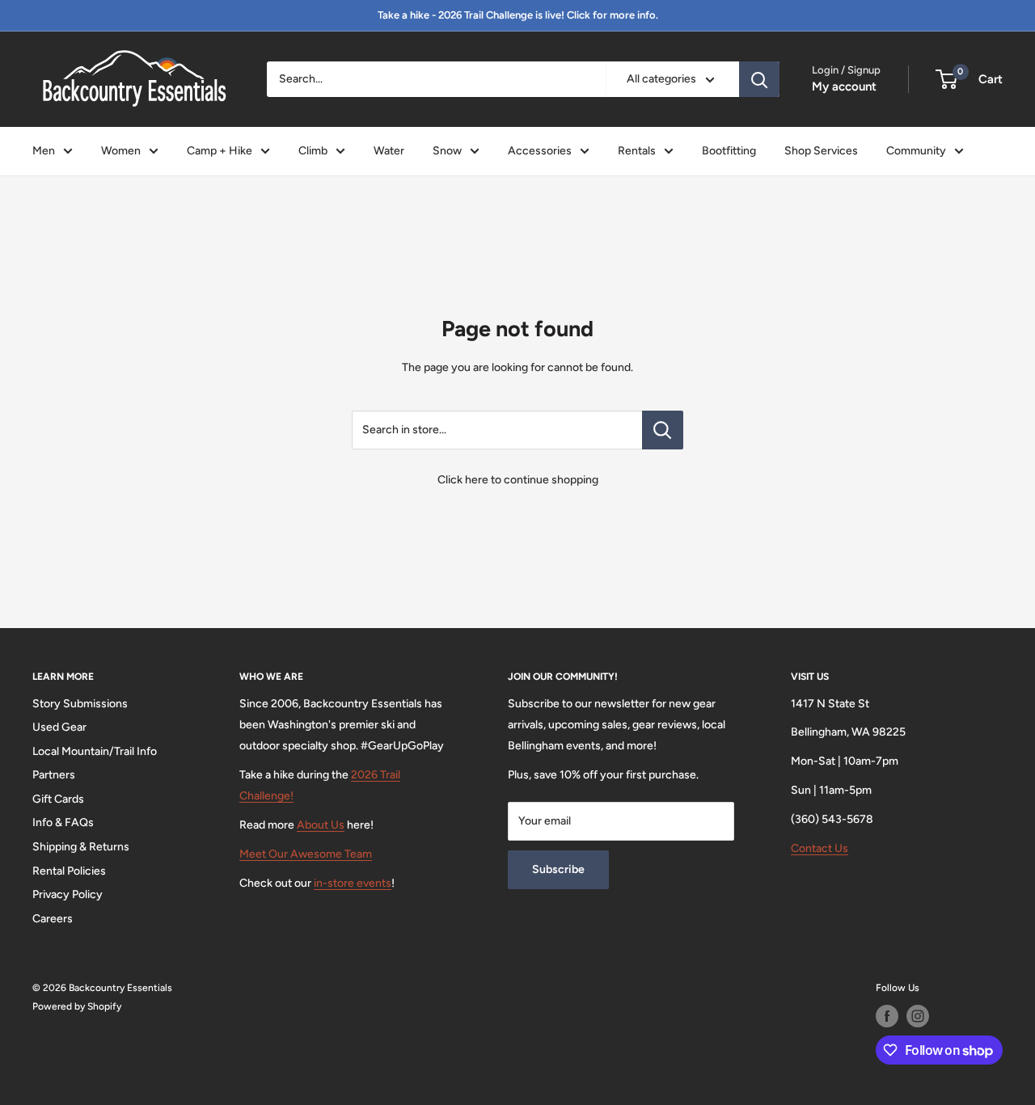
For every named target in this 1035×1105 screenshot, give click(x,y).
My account (844, 86)
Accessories (540, 151)
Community (916, 151)
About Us (320, 825)
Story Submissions (80, 704)
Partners (53, 775)
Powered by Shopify (76, 1006)
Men (43, 151)
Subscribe (558, 869)
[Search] (759, 79)
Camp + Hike (219, 151)
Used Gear (59, 727)
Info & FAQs (63, 822)
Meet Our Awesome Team (305, 854)
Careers (52, 919)
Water (389, 151)
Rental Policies (69, 871)
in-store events (352, 883)
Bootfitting (729, 151)
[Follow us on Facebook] (887, 1016)
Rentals (637, 151)
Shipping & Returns (80, 847)
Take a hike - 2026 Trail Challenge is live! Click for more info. (518, 15)
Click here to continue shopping (517, 480)
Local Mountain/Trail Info (94, 751)
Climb (312, 151)
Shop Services (821, 151)
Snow (447, 151)
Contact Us (819, 848)
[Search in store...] (662, 430)
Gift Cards (58, 799)
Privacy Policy (67, 894)
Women (121, 151)
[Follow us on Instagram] (917, 1016)
